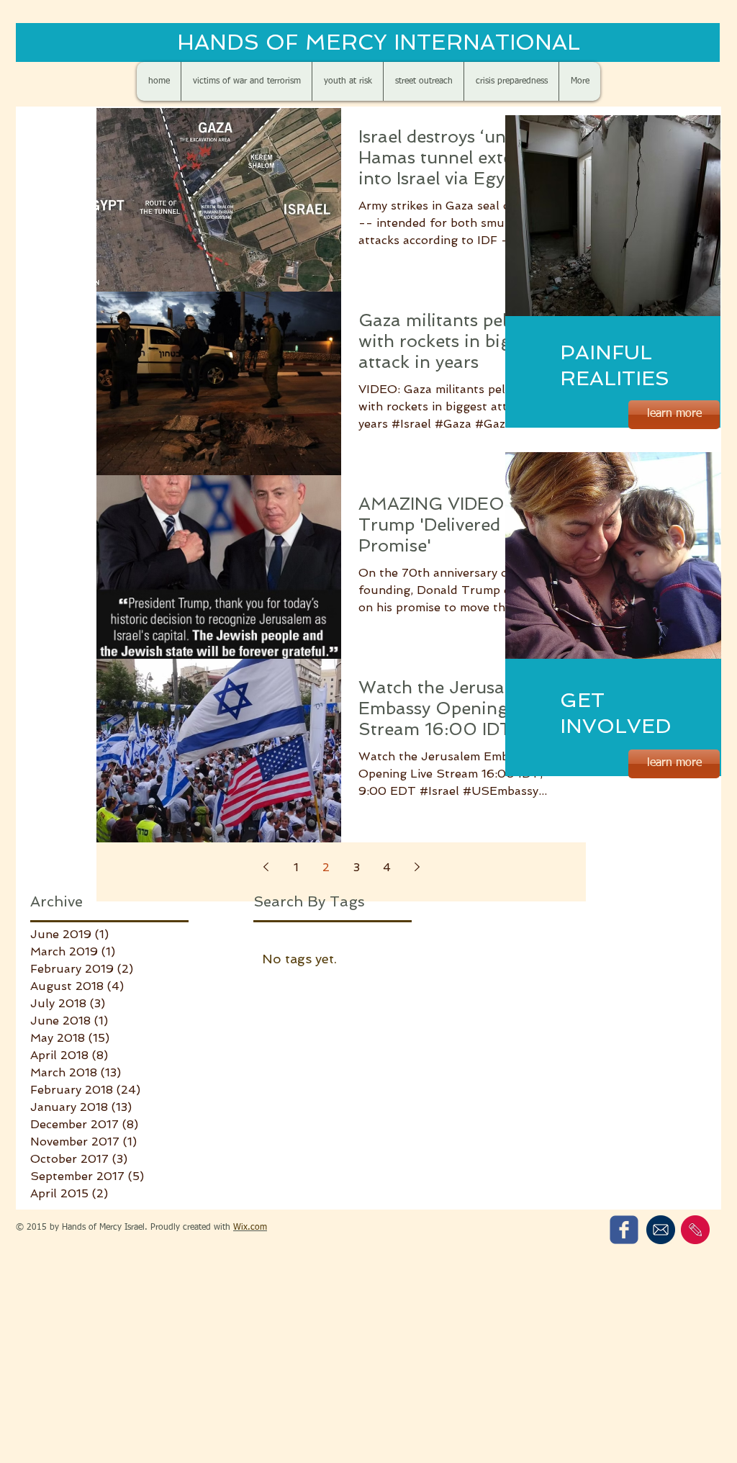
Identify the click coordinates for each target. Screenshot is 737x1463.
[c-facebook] (624, 1229)
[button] (612, 215)
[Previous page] (266, 867)
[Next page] (417, 867)
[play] (686, 303)
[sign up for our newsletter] (660, 1229)
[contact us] (695, 1229)
